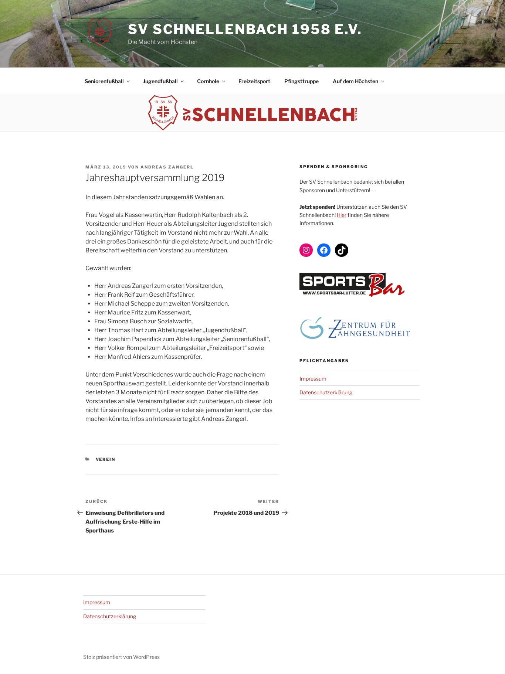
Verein (106, 459)
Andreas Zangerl (167, 167)
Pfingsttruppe (301, 81)
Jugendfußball (160, 81)
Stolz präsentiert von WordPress (121, 657)
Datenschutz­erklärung (325, 392)
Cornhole (208, 81)
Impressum (312, 378)
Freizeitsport (254, 81)
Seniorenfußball (104, 81)
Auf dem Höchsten (355, 81)
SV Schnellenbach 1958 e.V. (245, 29)
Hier (341, 215)
